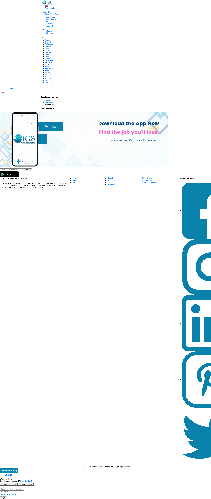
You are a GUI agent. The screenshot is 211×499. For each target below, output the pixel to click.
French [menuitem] (48, 50)
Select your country (11, 88)
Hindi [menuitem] (47, 56)
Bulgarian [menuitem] (49, 44)
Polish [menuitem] (47, 66)
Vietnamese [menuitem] (49, 83)
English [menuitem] (48, 48)
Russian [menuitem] (48, 70)
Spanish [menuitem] (48, 72)
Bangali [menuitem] (48, 42)
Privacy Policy (147, 180)
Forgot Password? (9, 494)
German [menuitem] (48, 52)
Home (47, 101)
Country (110, 182)
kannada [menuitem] (48, 62)
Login (47, 22)
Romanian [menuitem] (49, 68)
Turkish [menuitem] (48, 79)
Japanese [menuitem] (49, 60)
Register (48, 24)
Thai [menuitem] (47, 77)
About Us (110, 178)
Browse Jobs (50, 8)
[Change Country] (46, 6)
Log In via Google (26, 484)
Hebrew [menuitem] (48, 54)
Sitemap (110, 184)
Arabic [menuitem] (47, 40)
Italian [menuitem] (47, 58)
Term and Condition (150, 182)
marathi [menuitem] (48, 64)
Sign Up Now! (26, 481)
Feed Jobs (46, 12)
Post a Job (49, 26)
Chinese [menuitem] (48, 46)
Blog (74, 182)
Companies (49, 103)
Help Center (147, 178)
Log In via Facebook (9, 484)
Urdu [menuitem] (47, 81)
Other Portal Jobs (52, 14)
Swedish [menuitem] (48, 74)
